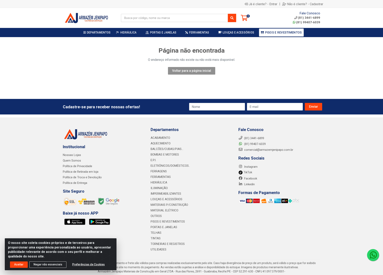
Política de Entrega (75, 183)
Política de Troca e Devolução (82, 177)
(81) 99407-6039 (308, 22)
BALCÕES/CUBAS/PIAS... (167, 149)
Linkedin (249, 184)
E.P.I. (153, 160)
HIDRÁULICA (159, 182)
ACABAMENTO (160, 138)
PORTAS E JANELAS (164, 227)
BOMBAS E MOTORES (165, 154)
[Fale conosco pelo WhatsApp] (373, 255)
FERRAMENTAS (161, 177)
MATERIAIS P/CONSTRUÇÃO (169, 205)
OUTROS (156, 216)
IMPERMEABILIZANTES (166, 193)
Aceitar (19, 264)
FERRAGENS (159, 171)
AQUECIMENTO (161, 143)
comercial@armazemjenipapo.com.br (268, 150)
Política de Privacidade (77, 166)
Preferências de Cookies (88, 264)
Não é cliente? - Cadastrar (305, 4)
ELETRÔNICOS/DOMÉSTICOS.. (170, 166)
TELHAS (156, 233)
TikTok (247, 172)
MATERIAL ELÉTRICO (164, 210)
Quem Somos (72, 160)
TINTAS (156, 238)
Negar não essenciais (48, 264)
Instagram (250, 167)
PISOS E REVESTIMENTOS (168, 221)
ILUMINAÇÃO (159, 188)
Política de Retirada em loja (80, 171)
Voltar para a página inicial (191, 71)
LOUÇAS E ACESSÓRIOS (166, 199)
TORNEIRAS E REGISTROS (168, 244)
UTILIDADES (158, 249)
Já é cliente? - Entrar (263, 4)
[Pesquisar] (232, 18)
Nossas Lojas (72, 155)
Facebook (250, 178)
